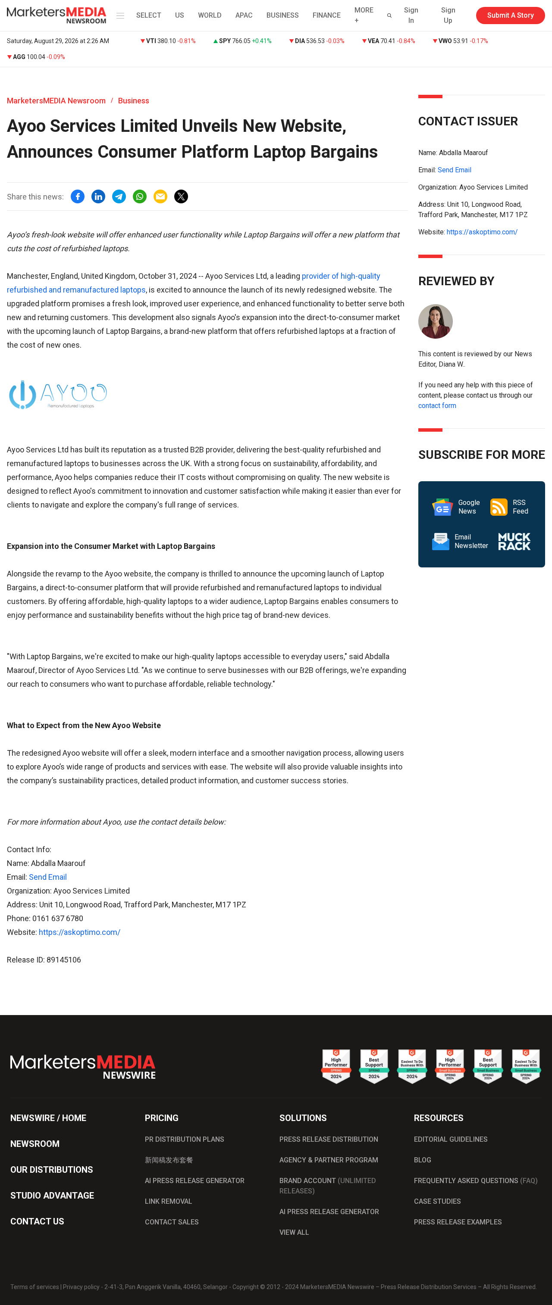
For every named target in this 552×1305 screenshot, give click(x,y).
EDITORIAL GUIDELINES (451, 1139)
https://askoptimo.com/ (79, 932)
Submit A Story (510, 15)
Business (133, 100)
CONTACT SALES (172, 1222)
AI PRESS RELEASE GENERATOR (195, 1181)
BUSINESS (283, 15)
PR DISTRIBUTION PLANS (184, 1139)
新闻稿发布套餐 (169, 1160)
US (179, 15)
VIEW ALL (294, 1232)
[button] (118, 15)
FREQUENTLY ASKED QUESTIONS (476, 1181)
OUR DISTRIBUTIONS (51, 1170)
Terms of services (34, 1286)
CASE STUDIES (437, 1201)
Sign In (411, 15)
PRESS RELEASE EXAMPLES (458, 1222)
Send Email (48, 876)
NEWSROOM (35, 1144)
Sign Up (448, 15)
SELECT (148, 15)
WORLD (210, 15)
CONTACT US (37, 1221)
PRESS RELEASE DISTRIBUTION (328, 1139)
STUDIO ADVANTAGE (52, 1195)
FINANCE (327, 15)
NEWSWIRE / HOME (48, 1118)
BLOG (422, 1160)
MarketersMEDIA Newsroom (56, 100)
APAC (244, 15)
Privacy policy (81, 1286)
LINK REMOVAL (168, 1201)
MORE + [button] (363, 15)
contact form (437, 406)
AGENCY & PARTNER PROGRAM (328, 1160)
